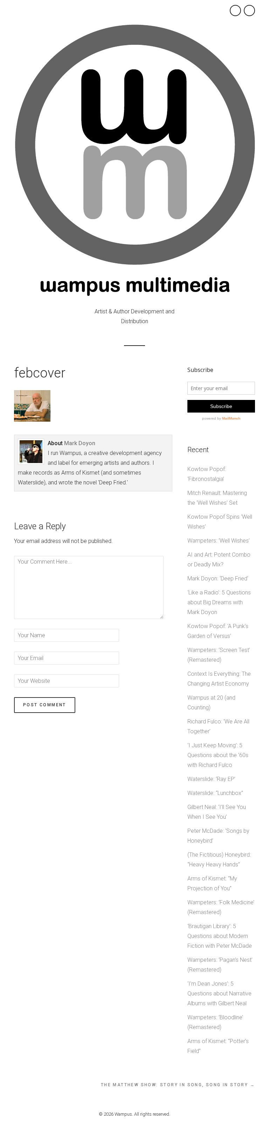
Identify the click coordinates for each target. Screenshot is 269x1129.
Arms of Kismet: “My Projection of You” (212, 883)
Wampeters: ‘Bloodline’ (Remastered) (215, 1022)
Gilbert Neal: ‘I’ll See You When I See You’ (216, 812)
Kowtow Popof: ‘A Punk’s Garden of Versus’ (217, 631)
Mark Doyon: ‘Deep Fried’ (217, 578)
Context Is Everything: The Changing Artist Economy (219, 679)
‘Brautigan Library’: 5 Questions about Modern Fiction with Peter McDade (219, 936)
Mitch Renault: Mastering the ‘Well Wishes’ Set (217, 498)
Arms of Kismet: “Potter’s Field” (218, 1046)
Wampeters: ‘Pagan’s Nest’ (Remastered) (220, 965)
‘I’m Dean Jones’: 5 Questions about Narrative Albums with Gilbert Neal (219, 993)
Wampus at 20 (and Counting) (211, 702)
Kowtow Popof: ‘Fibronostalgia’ (206, 474)
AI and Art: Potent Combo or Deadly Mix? (218, 559)
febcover (39, 373)
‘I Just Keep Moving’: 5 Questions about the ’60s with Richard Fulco (217, 755)
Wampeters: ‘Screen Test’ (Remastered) (218, 655)
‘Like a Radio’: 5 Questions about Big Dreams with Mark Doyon (219, 602)
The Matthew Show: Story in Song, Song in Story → (178, 1084)
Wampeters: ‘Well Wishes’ (218, 540)
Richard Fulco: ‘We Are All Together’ (218, 726)
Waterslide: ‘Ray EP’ (211, 779)
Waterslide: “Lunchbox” (215, 793)
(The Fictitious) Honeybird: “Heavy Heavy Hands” (219, 859)
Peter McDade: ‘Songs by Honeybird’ (218, 836)
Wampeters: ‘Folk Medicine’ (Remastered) (220, 907)
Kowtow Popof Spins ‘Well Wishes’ (219, 522)
